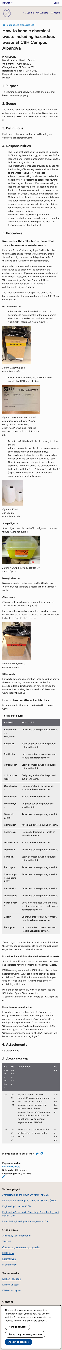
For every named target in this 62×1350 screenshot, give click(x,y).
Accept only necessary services (25, 1334)
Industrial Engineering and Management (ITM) (25, 1221)
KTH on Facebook (11, 1278)
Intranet (6, 2)
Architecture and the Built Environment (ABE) (25, 1194)
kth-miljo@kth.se (11, 1166)
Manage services (17, 1326)
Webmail (6, 1241)
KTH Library (8, 1253)
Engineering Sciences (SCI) (16, 1206)
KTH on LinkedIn (10, 1284)
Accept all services (19, 1341)
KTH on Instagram (11, 1290)
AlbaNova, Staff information (16, 1235)
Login (56, 2)
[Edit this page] (3, 1176)
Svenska (44, 12)
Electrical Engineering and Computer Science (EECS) (29, 1200)
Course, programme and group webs (21, 1247)
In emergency (9, 1264)
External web (9, 1258)
